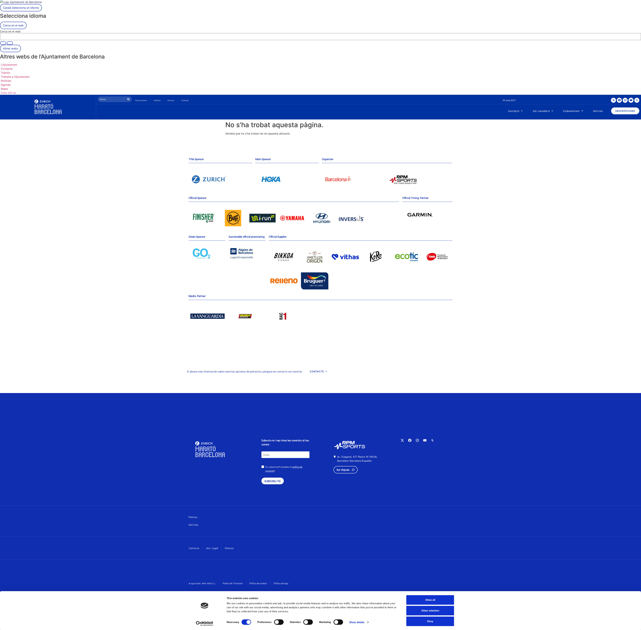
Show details (356, 622)
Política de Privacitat (233, 583)
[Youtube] (630, 100)
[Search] (129, 99)
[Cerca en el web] (10, 43)
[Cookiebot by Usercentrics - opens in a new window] (204, 623)
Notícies (157, 100)
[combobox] (112, 99)
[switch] (279, 622)
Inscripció (513, 111)
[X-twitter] (613, 100)
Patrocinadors (141, 100)
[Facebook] (619, 100)
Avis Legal (212, 548)
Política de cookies (258, 583)
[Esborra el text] (3, 43)
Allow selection (430, 610)
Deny (430, 621)
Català (21, 7)
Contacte (184, 100)
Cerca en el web (10, 31)
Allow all (430, 599)
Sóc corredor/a (541, 111)
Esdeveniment (571, 111)
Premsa (170, 100)
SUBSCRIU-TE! (272, 481)
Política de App (281, 583)
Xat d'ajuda (343, 469)
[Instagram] (625, 100)
